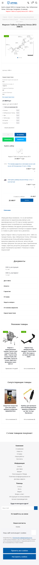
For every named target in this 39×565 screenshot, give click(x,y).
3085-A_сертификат (11, 273)
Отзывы (19, 454)
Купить (27, 200)
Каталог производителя (19, 499)
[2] (5, 67)
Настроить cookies (19, 557)
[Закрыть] (33, 532)
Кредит (19, 471)
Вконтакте (14, 518)
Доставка (20, 469)
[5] (10, 67)
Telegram (19, 518)
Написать (20, 139)
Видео (19, 491)
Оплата (19, 466)
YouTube (23, 518)
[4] (8, 67)
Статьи (19, 486)
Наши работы (19, 456)
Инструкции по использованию (19, 496)
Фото (19, 489)
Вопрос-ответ (19, 494)
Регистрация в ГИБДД (19, 474)
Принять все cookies (19, 550)
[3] (7, 67)
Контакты (19, 459)
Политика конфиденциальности (19, 476)
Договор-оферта (19, 479)
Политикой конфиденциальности (22, 538)
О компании (19, 449)
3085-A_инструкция (11, 267)
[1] (3, 67)
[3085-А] (19, 46)
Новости (19, 451)
